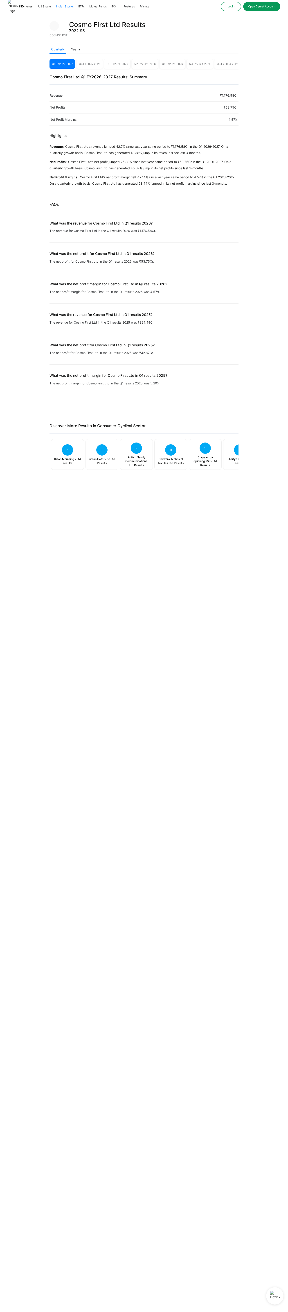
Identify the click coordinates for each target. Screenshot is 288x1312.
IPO (113, 6)
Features (129, 6)
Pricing (144, 6)
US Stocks (45, 6)
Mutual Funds (98, 6)
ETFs (81, 6)
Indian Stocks (65, 6)
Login (230, 6)
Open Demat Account (261, 6)
